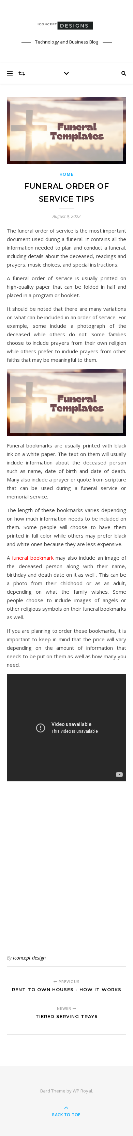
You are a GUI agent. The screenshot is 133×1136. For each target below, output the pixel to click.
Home (67, 174)
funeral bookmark (32, 557)
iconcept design (29, 957)
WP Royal (82, 1091)
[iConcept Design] (66, 25)
